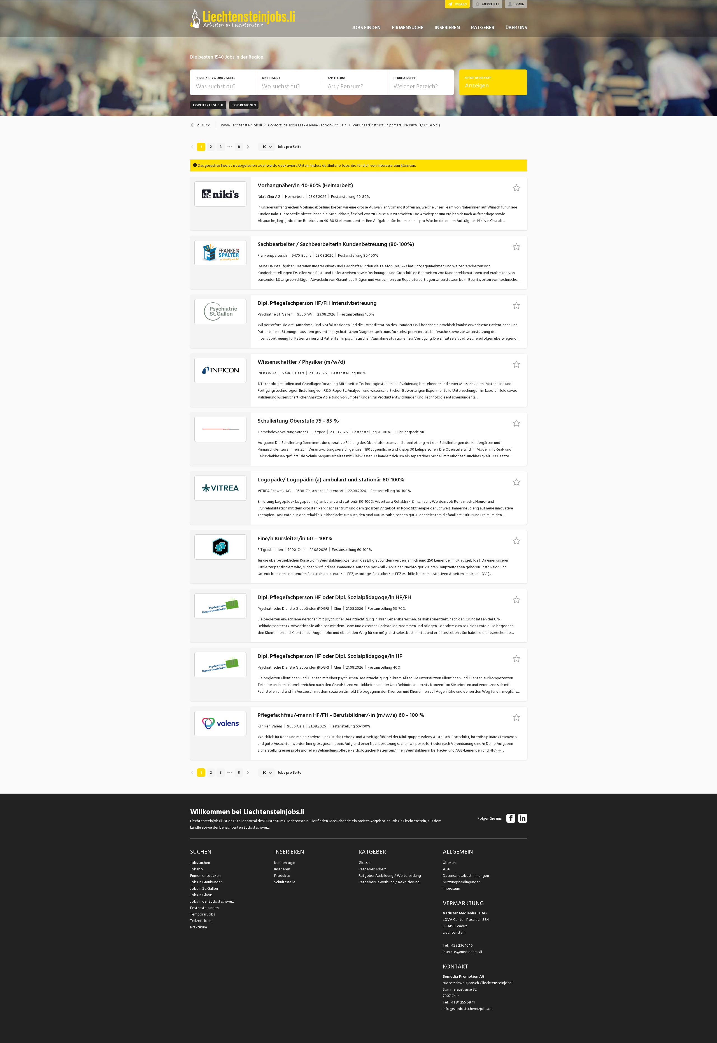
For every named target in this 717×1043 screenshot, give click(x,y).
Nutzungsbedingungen (462, 882)
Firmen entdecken (205, 875)
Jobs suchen (200, 862)
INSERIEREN (447, 28)
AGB (446, 869)
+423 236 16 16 (460, 945)
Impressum (451, 888)
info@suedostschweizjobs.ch (467, 1008)
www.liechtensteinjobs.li (241, 125)
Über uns (450, 862)
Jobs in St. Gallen (204, 888)
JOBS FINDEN (366, 28)
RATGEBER (482, 28)
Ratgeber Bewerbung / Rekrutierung (389, 882)
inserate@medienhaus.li (462, 952)
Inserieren (282, 869)
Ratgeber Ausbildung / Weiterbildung (389, 875)
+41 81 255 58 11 (462, 1002)
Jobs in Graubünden (206, 882)
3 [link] (221, 147)
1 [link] (201, 147)
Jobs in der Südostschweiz (212, 901)
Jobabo (196, 869)
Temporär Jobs (202, 914)
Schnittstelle (284, 882)
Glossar (364, 862)
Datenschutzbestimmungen (466, 875)
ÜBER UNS (516, 28)
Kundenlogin (284, 862)
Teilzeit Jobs (200, 920)
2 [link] (211, 147)
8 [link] (239, 147)
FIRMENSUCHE (407, 28)
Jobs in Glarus (201, 895)
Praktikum (198, 927)
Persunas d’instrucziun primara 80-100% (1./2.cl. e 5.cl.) (396, 125)
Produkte (282, 875)
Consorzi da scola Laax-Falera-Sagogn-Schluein (307, 125)
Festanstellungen (204, 908)
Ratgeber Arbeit (372, 869)
